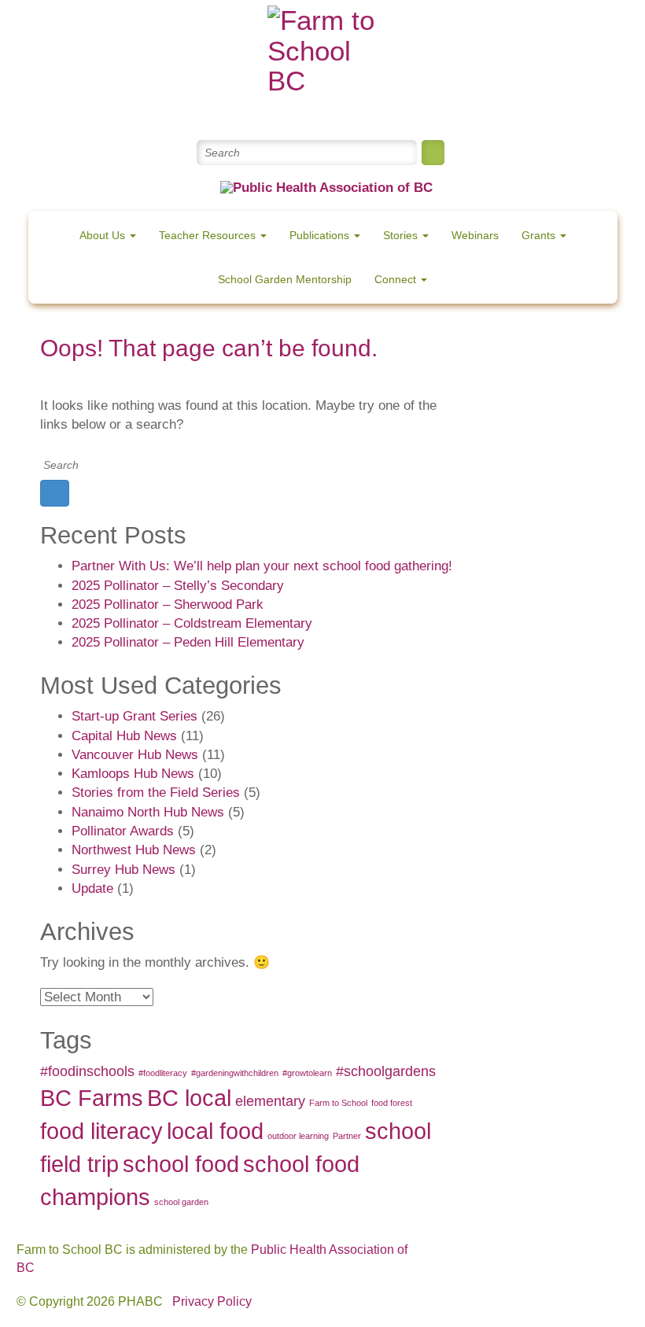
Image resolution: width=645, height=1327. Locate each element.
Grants (540, 235)
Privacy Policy (212, 1301)
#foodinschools (87, 1071)
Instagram (379, 110)
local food (215, 1131)
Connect (396, 279)
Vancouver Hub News (135, 754)
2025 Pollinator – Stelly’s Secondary (178, 585)
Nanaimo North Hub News (148, 812)
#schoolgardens (386, 1071)
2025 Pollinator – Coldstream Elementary (192, 623)
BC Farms (91, 1098)
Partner (347, 1136)
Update (92, 888)
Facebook (304, 110)
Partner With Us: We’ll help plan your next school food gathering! (262, 565)
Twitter (266, 110)
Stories (402, 235)
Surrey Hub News (123, 869)
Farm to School (338, 1103)
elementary (270, 1101)
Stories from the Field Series (156, 792)
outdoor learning (298, 1136)
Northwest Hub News (134, 849)
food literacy (101, 1131)
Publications (320, 235)
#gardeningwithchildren (234, 1073)
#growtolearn (307, 1073)
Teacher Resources (209, 235)
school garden (181, 1202)
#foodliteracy (162, 1073)
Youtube (341, 110)
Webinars (475, 235)
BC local (189, 1098)
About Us (103, 235)
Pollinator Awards (123, 831)
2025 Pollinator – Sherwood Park (168, 604)
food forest (391, 1103)
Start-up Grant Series (134, 716)
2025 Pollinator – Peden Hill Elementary (188, 642)
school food (181, 1164)
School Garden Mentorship (285, 279)
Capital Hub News (124, 735)
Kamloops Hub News (133, 773)
